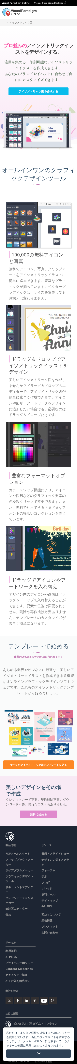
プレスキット (49, 926)
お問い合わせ (49, 932)
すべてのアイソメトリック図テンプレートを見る (38, 765)
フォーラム (48, 870)
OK (38, 1053)
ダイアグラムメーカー (19, 870)
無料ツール (48, 894)
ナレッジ (47, 888)
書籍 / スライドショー (55, 853)
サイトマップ (49, 900)
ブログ (45, 882)
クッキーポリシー (34, 1041)
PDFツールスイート (18, 853)
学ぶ (44, 876)
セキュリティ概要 (17, 975)
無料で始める (38, 814)
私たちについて (51, 914)
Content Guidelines (19, 969)
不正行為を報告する (18, 981)
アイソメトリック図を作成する (38, 91)
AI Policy (11, 957)
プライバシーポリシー (19, 963)
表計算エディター (17, 908)
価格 (8, 914)
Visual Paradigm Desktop (49, 2)
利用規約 (11, 951)
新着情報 (47, 920)
